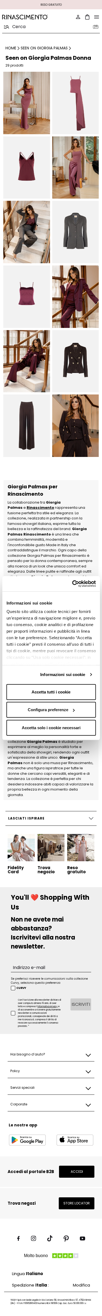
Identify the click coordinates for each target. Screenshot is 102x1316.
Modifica (81, 1285)
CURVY (21, 988)
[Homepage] (25, 17)
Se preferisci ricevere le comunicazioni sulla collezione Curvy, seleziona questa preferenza (49, 981)
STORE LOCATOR (76, 1203)
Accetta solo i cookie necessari (51, 727)
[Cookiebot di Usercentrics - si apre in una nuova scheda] (73, 583)
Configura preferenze (48, 709)
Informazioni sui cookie (62, 674)
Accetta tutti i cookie (51, 691)
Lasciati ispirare (26, 818)
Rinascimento (40, 507)
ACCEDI (77, 1171)
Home (10, 48)
